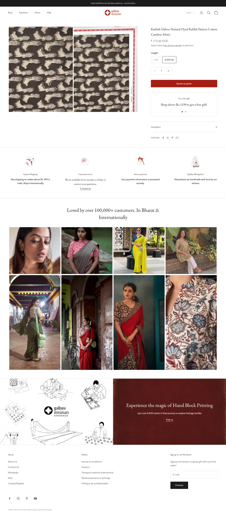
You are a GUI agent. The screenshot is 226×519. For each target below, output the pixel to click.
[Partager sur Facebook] (163, 137)
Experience (23, 12)
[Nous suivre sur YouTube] (35, 498)
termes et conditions (92, 461)
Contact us (85, 188)
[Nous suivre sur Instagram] (18, 498)
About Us (12, 461)
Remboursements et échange (96, 478)
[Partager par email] (177, 137)
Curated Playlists (16, 483)
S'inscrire (179, 485)
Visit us (169, 419)
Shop (10, 12)
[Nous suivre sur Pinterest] (26, 498)
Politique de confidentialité (95, 483)
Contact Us (13, 467)
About (37, 12)
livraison (86, 467)
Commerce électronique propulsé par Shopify (36, 509)
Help (49, 12)
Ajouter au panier (184, 83)
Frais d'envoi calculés (172, 45)
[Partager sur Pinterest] (172, 137)
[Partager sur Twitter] (167, 137)
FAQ (10, 478)
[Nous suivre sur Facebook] (9, 498)
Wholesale (13, 472)
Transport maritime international (97, 472)
